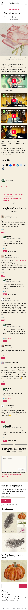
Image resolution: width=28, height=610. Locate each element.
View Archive (5, 187)
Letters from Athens (19, 260)
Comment (21, 469)
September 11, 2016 (19, 17)
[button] (9, 522)
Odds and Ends (16, 9)
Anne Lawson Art (14, 3)
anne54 (9, 17)
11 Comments (15, 19)
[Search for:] (10, 586)
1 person (9, 338)
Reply (3, 232)
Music (9, 9)
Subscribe (6, 500)
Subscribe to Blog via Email (11, 486)
